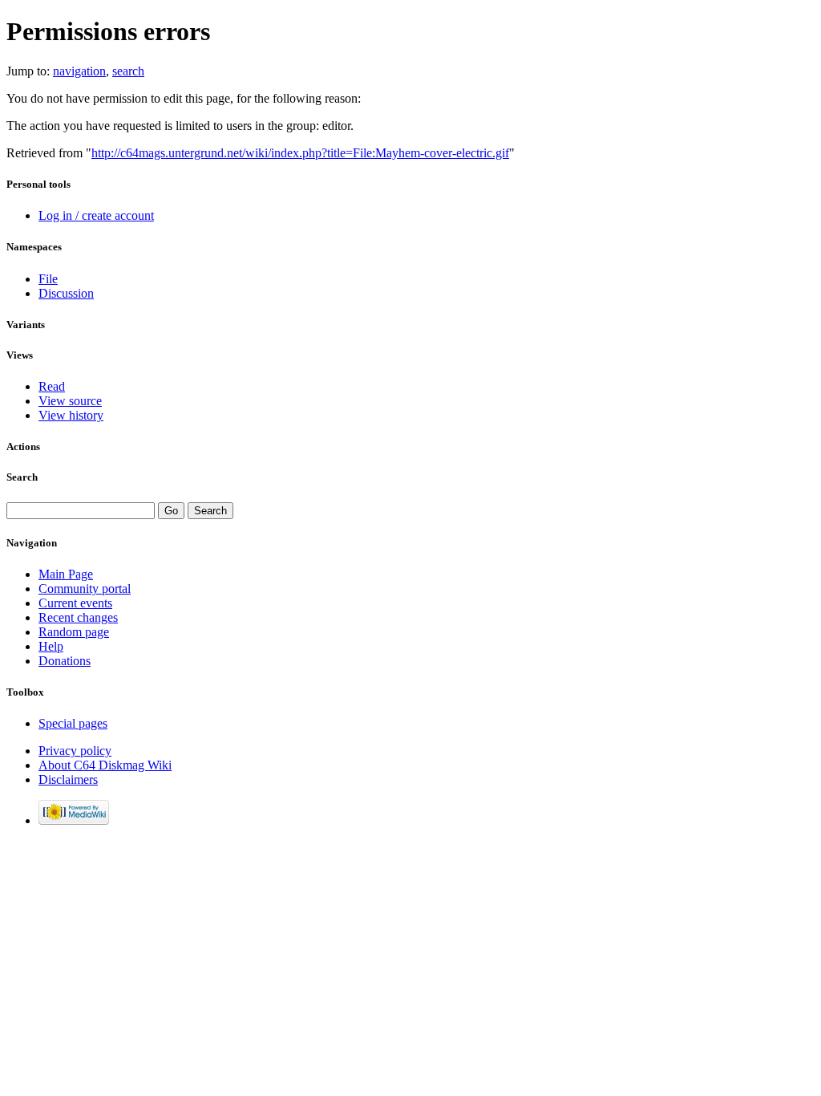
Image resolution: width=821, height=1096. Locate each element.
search (128, 71)
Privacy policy (74, 750)
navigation (79, 71)
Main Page (65, 574)
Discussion (66, 293)
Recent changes (78, 617)
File (48, 279)
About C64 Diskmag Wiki (105, 765)
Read (51, 386)
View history (70, 415)
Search (22, 477)
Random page (73, 632)
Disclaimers (68, 779)
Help (50, 646)
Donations (64, 661)
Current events (75, 603)
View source (70, 401)
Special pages (72, 723)
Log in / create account (96, 215)
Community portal (84, 588)
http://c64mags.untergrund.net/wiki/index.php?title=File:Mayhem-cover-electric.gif (300, 153)
